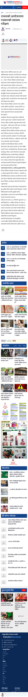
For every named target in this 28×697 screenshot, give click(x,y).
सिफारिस (4, 672)
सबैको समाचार (7, 29)
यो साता (19, 345)
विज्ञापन (4, 656)
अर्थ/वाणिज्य (5, 666)
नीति (3, 660)
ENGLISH (25, 7)
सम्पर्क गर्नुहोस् (5, 654)
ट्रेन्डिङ (4, 668)
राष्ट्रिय (4, 682)
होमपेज (2, 12)
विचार (4, 670)
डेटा (3, 658)
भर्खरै (3, 680)
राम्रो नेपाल (5, 664)
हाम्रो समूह (4, 652)
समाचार (4, 683)
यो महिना (24, 345)
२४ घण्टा (15, 345)
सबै (23, 590)
